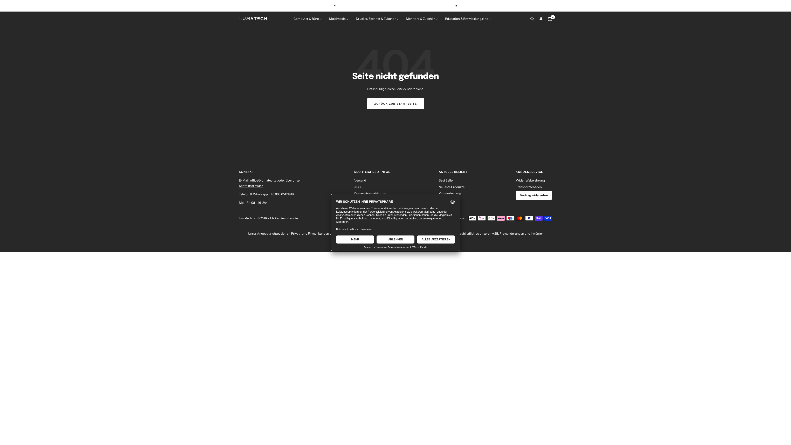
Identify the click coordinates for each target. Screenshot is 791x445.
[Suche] (532, 19)
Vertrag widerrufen (534, 195)
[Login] (541, 18)
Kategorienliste (450, 194)
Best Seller (446, 180)
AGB (357, 187)
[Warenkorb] (550, 19)
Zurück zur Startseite (395, 103)
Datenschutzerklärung (370, 194)
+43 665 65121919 (281, 194)
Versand (360, 180)
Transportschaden (529, 187)
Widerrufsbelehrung (530, 180)
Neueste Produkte (452, 187)
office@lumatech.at (264, 180)
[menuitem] (307, 18)
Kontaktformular (251, 186)
